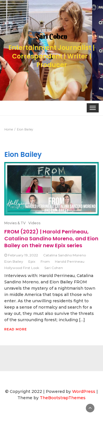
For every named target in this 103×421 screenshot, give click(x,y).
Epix (31, 261)
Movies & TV (15, 223)
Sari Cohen (53, 268)
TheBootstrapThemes (63, 397)
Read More (15, 329)
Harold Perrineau (69, 261)
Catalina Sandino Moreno (64, 255)
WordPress (83, 391)
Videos (34, 223)
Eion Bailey (13, 261)
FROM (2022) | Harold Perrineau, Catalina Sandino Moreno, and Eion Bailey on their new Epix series (51, 238)
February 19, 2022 (23, 255)
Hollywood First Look (21, 268)
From (45, 261)
